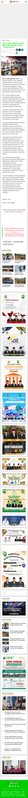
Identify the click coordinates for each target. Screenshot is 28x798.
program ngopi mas (8, 244)
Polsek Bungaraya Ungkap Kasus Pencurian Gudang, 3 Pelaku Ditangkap (15, 719)
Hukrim (3, 52)
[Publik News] (14, 1)
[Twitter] (13, 786)
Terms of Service (5, 795)
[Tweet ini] (19, 50)
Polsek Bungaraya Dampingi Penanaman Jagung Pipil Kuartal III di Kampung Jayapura (20, 261)
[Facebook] (10, 786)
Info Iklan (3, 794)
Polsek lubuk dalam (18, 241)
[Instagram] (15, 786)
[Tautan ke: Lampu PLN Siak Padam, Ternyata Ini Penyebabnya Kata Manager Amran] (5, 649)
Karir (23, 792)
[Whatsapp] (17, 53)
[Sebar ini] (17, 50)
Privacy (12, 795)
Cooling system (7, 241)
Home (23, 791)
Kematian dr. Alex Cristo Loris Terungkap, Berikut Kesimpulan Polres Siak (15, 713)
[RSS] (18, 786)
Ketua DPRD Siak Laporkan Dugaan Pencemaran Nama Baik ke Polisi (14, 743)
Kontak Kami (17, 792)
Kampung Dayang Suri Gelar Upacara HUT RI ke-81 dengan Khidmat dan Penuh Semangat (7, 273)
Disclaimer (21, 794)
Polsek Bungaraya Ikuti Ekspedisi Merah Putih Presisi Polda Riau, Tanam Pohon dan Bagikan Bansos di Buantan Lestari (7, 285)
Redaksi (11, 792)
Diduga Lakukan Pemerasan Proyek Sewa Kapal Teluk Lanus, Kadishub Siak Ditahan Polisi (15, 731)
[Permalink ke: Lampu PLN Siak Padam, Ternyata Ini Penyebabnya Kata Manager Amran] (20, 268)
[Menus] (2, 2)
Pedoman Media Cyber (12, 794)
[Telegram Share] (22, 50)
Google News (19, 211)
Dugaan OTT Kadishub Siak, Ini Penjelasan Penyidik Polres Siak (13, 749)
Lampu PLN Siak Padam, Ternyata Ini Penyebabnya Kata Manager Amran (20, 273)
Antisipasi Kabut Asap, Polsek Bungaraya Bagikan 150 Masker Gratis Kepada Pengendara (7, 261)
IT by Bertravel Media (21, 795)
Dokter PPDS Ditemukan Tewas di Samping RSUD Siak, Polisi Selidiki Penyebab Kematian (14, 737)
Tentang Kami (4, 792)
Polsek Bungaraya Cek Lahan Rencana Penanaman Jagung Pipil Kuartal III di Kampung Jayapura (20, 285)
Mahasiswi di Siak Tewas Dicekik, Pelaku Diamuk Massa (15, 725)
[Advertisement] (14, 22)
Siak (6, 52)
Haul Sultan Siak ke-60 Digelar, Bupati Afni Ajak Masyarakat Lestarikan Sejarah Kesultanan (13, 609)
